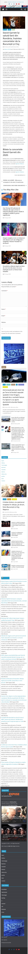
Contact (3, 480)
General (13, 384)
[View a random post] (25, 9)
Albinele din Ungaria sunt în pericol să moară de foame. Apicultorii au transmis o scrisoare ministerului (13, 637)
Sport (2, 460)
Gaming (3, 898)
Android (3, 903)
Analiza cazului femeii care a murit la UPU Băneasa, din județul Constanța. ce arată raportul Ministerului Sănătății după (18, 447)
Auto (4, 384)
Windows (3, 909)
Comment (4, 290)
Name (3, 309)
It (1, 900)
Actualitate (4, 889)
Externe (4, 29)
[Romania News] (3, 9)
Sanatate (3, 469)
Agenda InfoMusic (20, 163)
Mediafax (6, 578)
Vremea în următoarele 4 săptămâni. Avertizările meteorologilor (17, 534)
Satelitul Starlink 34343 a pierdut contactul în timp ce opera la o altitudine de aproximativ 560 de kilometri (18, 543)
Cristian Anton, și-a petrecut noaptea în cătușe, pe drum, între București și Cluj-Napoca (14, 506)
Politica (3, 463)
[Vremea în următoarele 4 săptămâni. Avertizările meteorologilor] (5, 535)
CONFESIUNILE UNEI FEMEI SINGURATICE (14, 185)
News (13, 29)
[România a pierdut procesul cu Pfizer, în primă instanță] (5, 567)
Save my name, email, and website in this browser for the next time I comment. (11, 332)
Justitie (3, 476)
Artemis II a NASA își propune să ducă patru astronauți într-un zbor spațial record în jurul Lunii (18, 524)
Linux (2, 912)
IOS (2, 906)
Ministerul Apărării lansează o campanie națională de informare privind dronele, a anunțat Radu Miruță (14, 601)
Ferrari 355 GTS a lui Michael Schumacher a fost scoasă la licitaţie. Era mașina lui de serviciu (18, 419)
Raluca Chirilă (7, 49)
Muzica (9, 29)
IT (16, 384)
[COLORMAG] (10, 793)
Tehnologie (4, 895)
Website (3, 322)
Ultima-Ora (5, 387)
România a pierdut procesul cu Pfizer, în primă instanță (17, 566)
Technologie (21, 384)
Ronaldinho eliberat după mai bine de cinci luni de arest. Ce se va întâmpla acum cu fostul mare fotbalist (14, 268)
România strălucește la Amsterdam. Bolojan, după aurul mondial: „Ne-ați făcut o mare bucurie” (12, 680)
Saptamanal (4, 892)
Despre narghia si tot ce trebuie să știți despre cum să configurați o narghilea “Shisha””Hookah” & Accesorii (14, 240)
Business (8, 384)
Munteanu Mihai (16, 46)
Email (3, 316)
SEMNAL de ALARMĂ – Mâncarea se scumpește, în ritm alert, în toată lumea (13, 181)
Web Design (11, 846)
